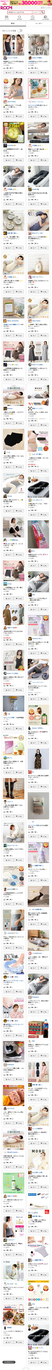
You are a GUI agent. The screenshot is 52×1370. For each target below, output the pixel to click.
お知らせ (32, 18)
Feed (6, 18)
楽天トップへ (46, 8)
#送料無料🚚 (32, 61)
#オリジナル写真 (8, 717)
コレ (9, 72)
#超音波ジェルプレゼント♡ (14, 1024)
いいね (20, 72)
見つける (19, 18)
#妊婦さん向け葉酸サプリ (11, 324)
